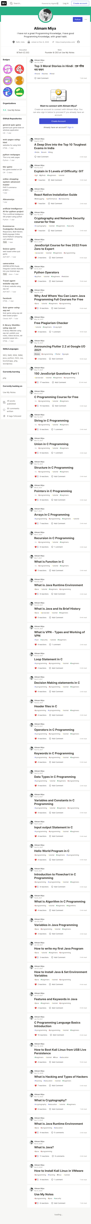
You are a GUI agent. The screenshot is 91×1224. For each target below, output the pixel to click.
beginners (51, 175)
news (37, 354)
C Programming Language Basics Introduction (57, 1024)
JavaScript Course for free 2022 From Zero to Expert (60, 247)
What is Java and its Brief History (57, 608)
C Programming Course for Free (56, 397)
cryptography (40, 226)
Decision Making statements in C (57, 682)
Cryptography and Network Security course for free (59, 220)
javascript (39, 253)
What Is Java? (44, 1147)
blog (50, 152)
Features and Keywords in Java (55, 999)
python (38, 276)
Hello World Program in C (51, 851)
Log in (65, 3)
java (37, 303)
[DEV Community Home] (4, 3)
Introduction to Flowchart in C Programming (55, 876)
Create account (80, 3)
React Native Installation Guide (55, 194)
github (42, 175)
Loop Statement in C (48, 659)
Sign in (70, 127)
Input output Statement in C (53, 827)
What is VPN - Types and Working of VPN (59, 633)
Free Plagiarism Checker (51, 323)
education (64, 1057)
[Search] (11, 3)
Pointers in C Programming (53, 491)
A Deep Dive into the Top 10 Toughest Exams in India (60, 146)
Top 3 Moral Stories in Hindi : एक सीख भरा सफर (59, 67)
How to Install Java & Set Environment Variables (60, 973)
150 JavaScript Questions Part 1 (56, 373)
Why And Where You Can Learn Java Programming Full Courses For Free (59, 297)
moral (37, 74)
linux (55, 1057)
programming (69, 253)
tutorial (61, 175)
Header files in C (45, 706)
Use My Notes (43, 1194)
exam (43, 152)
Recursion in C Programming (54, 538)
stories (45, 74)
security (70, 226)
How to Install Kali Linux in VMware (58, 1170)
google (65, 354)
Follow (78, 19)
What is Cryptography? (50, 1100)
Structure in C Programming (53, 467)
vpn (37, 640)
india (37, 152)
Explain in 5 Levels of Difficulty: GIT (59, 171)
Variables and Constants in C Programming (54, 802)
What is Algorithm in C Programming (59, 901)
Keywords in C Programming (54, 753)
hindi (52, 74)
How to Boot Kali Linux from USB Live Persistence (60, 1051)
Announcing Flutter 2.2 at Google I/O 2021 (59, 348)
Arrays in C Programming (51, 514)
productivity (64, 199)
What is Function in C (49, 561)
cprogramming (41, 519)
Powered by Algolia (49, 3)
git (36, 175)
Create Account (58, 121)
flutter (57, 354)
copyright (57, 327)
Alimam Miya (39, 60)
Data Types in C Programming (55, 776)
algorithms (71, 906)
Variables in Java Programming (56, 925)
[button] (8, 69)
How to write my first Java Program (58, 948)
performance (51, 199)
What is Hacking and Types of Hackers (61, 1076)
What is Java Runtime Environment (58, 585)
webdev (65, 276)
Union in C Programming (51, 444)
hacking (38, 1081)
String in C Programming (51, 420)
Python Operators (46, 272)
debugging (39, 199)
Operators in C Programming (54, 729)
